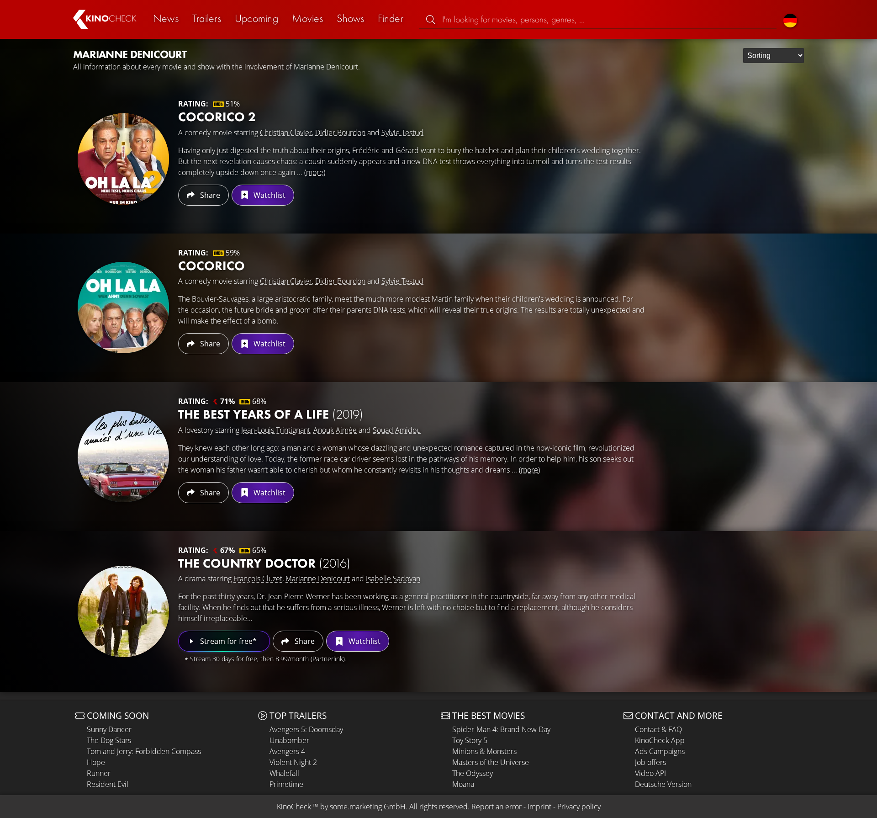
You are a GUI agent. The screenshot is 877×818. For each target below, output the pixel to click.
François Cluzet (257, 579)
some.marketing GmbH (368, 807)
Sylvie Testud (402, 132)
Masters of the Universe (490, 762)
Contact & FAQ (658, 729)
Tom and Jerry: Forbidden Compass (144, 751)
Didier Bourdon (340, 132)
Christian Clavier (286, 132)
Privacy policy (579, 807)
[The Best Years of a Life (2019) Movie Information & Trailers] (123, 456)
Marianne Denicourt (317, 579)
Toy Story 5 (469, 740)
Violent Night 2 (293, 762)
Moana (463, 784)
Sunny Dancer (109, 729)
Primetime (286, 784)
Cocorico (211, 266)
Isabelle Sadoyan (393, 579)
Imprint (539, 807)
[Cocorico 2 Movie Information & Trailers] (123, 159)
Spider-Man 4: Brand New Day (501, 729)
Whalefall (284, 773)
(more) (314, 172)
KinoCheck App (660, 740)
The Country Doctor (264, 563)
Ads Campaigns (660, 751)
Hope (96, 762)
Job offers (650, 762)
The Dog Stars (109, 740)
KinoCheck (294, 807)
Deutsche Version (663, 784)
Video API (650, 773)
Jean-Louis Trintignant (275, 430)
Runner (99, 773)
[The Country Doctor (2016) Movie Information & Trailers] (123, 611)
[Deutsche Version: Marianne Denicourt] (790, 19)
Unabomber (289, 740)
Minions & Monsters (484, 751)
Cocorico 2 (217, 117)
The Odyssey (472, 773)
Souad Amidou (397, 430)
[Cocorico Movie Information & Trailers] (123, 307)
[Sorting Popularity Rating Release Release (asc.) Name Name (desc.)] (773, 55)
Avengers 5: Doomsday (306, 729)
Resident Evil (107, 784)
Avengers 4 (287, 751)
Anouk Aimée (335, 430)
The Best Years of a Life (270, 414)
